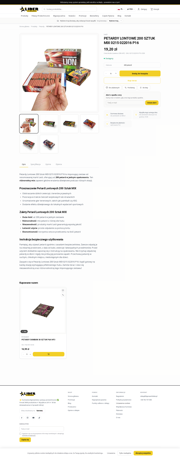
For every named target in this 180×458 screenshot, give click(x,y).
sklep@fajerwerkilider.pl (148, 396)
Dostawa (119, 414)
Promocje (71, 400)
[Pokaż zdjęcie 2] (49, 123)
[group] (59, 73)
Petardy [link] (25, 337)
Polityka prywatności (123, 400)
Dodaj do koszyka (140, 73)
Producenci (72, 407)
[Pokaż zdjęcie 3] (69, 123)
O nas (118, 417)
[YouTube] (33, 417)
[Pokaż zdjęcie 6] (49, 144)
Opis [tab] (24, 164)
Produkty (34, 26)
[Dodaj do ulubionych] (63, 290)
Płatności (119, 410)
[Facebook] (21, 417)
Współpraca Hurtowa (124, 407)
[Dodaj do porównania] (63, 295)
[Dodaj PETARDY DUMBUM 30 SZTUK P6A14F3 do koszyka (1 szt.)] (48, 354)
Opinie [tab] (48, 164)
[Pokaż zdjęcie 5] (28, 144)
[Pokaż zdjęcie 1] (28, 123)
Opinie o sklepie (73, 410)
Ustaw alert (151, 103)
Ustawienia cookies (123, 403)
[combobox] (69, 9)
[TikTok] (39, 417)
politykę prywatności (29, 435)
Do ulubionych (114, 87)
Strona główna (24, 26)
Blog (69, 403)
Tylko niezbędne (125, 453)
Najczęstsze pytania (99, 400)
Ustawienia (111, 453)
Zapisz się (25, 440)
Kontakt (95, 396)
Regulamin (120, 396)
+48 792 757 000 (146, 400)
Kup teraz (132, 80)
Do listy (145, 87)
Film (25, 331)
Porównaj (131, 87)
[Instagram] (27, 417)
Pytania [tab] (59, 164)
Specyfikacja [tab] (36, 164)
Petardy (41, 26)
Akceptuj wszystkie (143, 453)
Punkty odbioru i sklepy (100, 403)
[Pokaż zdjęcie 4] (89, 123)
